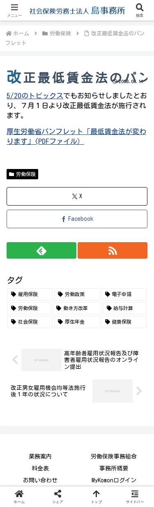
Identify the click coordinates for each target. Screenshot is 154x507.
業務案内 (40, 456)
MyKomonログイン (114, 480)
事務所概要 (113, 468)
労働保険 (26, 173)
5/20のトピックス (35, 95)
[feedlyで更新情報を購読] (41, 250)
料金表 (40, 468)
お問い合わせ (40, 480)
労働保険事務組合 (114, 456)
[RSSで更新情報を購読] (112, 250)
